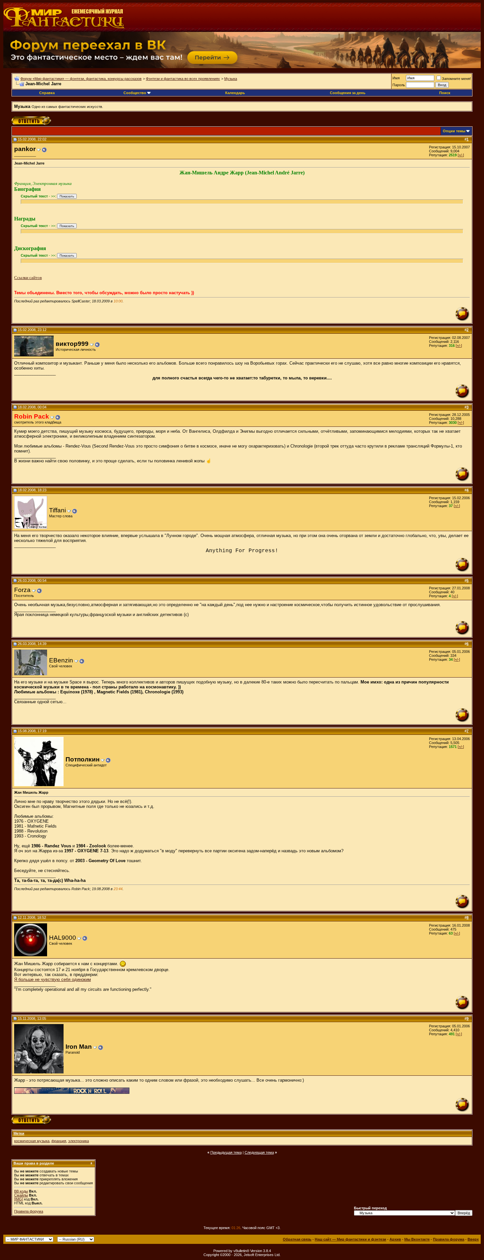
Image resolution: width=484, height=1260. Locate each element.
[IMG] (18, 1199)
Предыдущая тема (226, 1152)
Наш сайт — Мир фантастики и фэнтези (350, 1239)
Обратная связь (297, 1239)
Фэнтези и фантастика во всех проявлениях (183, 79)
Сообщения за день (347, 93)
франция (58, 1141)
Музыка (230, 79)
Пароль (398, 85)
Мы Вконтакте (417, 1239)
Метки (18, 1133)
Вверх (473, 1239)
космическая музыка (31, 1141)
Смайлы (21, 1195)
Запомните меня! (456, 79)
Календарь (235, 93)
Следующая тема (259, 1152)
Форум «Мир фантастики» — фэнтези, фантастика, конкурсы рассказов (81, 79)
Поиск (444, 93)
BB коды (21, 1191)
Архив (395, 1239)
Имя (396, 78)
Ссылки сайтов (28, 277)
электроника (78, 1141)
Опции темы (454, 131)
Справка (47, 93)
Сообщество (134, 93)
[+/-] (461, 155)
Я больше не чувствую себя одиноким (52, 979)
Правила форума (28, 1211)
